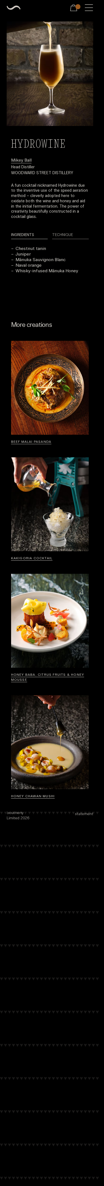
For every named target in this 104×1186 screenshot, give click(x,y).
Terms (61, 808)
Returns (42, 808)
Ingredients (22, 234)
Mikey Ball (21, 160)
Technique (62, 234)
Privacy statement (84, 811)
